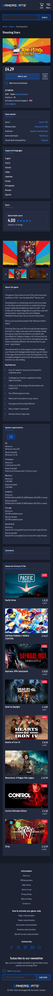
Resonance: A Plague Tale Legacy (19, 777)
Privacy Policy (26, 894)
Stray (7, 846)
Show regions (10, 104)
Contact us (26, 903)
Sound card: (9, 524)
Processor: (9, 459)
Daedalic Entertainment (39, 131)
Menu (48, 7)
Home (5, 26)
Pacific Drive (10, 600)
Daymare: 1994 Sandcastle (16, 671)
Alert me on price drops (18, 83)
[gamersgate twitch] (25, 947)
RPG (46, 122)
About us (26, 875)
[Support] (39, 947)
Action (11, 26)
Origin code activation (26, 915)
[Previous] (6, 274)
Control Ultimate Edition (16, 810)
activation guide (22, 94)
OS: (6, 443)
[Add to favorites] (45, 76)
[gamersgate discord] (32, 947)
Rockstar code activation (26, 929)
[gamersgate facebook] (11, 947)
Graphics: (8, 491)
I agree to (14, 971)
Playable (44, 140)
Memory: (8, 475)
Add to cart (22, 76)
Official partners (26, 880)
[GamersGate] (26, 987)
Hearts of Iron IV (12, 742)
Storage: (8, 508)
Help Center (26, 885)
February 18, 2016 (41, 126)
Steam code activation (26, 920)
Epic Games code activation (26, 925)
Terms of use (26, 889)
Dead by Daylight (12, 706)
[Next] (47, 274)
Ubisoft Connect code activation (26, 934)
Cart (41, 7)
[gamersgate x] (18, 947)
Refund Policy (26, 899)
